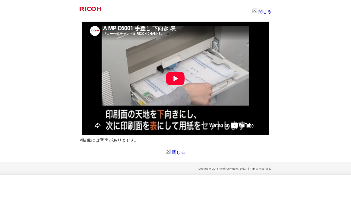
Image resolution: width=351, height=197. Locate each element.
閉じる (264, 11)
